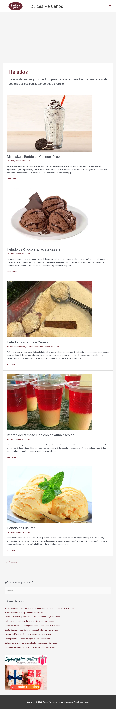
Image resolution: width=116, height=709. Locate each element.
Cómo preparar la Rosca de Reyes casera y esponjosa (27, 638)
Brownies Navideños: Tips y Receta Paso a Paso (25, 612)
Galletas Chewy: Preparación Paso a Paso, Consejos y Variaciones (32, 617)
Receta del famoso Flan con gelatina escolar (40, 435)
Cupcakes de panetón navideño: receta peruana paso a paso (30, 647)
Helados (10, 161)
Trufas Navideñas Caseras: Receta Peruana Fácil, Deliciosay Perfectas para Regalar (39, 608)
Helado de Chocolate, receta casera (33, 249)
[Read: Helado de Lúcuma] (49, 494)
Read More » (12, 178)
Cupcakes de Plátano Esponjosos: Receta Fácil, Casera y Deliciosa (32, 625)
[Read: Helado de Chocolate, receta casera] (49, 216)
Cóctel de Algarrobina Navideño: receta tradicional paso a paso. (31, 630)
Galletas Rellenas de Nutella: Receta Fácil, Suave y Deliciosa (29, 621)
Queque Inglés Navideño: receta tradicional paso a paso (28, 634)
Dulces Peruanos (46, 6)
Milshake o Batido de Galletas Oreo (33, 157)
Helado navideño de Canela (27, 342)
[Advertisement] (58, 33)
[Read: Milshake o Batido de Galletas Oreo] (49, 123)
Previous (11, 562)
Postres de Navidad (34, 346)
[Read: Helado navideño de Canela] (49, 309)
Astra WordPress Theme (78, 702)
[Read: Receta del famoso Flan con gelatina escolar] (49, 401)
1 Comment (12, 346)
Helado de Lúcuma (21, 528)
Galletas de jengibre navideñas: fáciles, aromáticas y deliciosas (31, 643)
